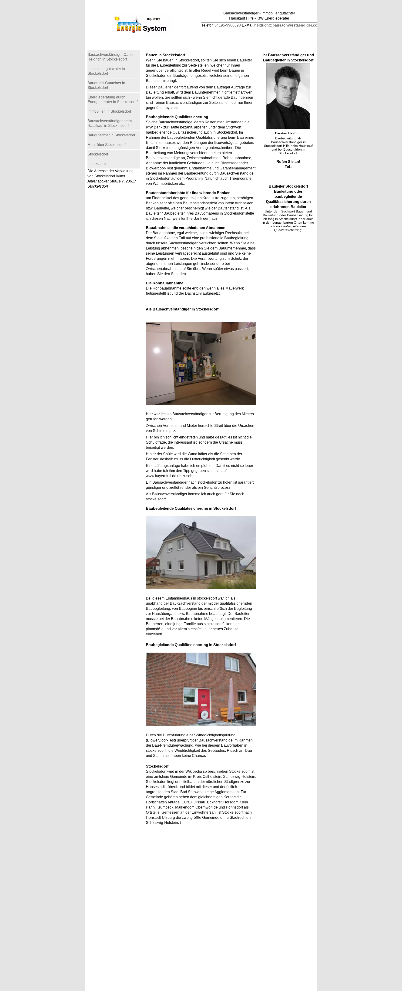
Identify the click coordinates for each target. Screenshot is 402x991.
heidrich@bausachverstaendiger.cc (285, 25)
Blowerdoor (230, 163)
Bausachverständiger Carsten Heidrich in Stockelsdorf (112, 57)
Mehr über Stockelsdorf (106, 145)
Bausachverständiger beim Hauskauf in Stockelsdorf (109, 123)
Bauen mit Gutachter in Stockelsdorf (106, 85)
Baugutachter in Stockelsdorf (111, 135)
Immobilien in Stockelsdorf (109, 111)
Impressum (96, 164)
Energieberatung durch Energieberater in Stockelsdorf (112, 99)
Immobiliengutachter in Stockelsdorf (106, 71)
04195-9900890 (227, 25)
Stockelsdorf (97, 154)
